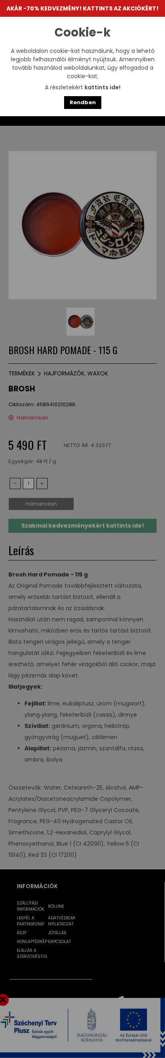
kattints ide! (103, 87)
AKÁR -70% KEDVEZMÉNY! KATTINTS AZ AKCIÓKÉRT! (82, 8)
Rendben (83, 102)
